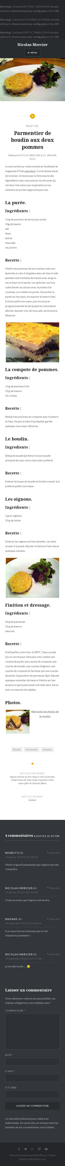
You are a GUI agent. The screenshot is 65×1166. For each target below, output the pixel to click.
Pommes (47, 749)
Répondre (55, 852)
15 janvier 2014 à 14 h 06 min (21, 892)
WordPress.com (37, 1159)
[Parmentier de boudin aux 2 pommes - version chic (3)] (32, 577)
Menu (33, 52)
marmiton (30, 171)
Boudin (17, 749)
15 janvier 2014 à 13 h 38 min (21, 856)
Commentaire (15, 1010)
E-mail (10, 1071)
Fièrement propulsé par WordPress (28, 1155)
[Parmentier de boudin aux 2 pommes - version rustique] (32, 342)
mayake (11, 919)
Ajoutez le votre (47, 836)
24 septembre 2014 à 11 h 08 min (23, 923)
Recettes (32, 126)
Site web (10, 1087)
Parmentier (32, 749)
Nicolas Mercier (32, 44)
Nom (9, 1055)
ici (54, 180)
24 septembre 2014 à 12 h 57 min (23, 958)
